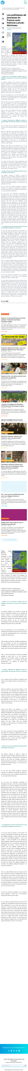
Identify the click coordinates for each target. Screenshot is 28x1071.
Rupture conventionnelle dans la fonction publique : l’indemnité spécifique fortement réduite (13, 319)
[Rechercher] (25, 1065)
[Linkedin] (16, 1050)
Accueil (3, 8)
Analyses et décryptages (7, 344)
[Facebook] (11, 1050)
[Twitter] (9, 1050)
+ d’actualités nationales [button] (9, 539)
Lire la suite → (5, 331)
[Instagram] (14, 1050)
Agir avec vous (5, 314)
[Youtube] (19, 1050)
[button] (3, 14)
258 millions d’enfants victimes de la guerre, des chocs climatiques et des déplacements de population (12, 466)
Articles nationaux (10, 8)
